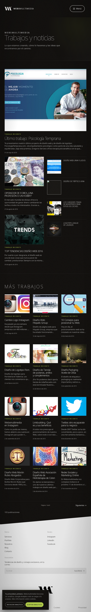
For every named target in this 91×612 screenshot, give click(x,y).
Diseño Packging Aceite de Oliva (69, 371)
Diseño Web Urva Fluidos (74, 160)
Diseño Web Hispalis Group (40, 321)
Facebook (51, 544)
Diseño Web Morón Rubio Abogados (14, 474)
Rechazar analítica (15, 604)
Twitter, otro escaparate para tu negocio (73, 424)
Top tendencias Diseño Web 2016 (24, 251)
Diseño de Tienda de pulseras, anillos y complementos (42, 372)
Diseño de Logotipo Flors (17, 369)
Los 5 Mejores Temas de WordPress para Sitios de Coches (72, 204)
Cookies (57, 607)
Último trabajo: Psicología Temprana (33, 138)
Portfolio (8, 540)
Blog (6, 547)
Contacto (8, 551)
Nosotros (8, 544)
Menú (78, 8)
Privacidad (82, 607)
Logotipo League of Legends (70, 224)
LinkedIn (50, 540)
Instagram (51, 536)
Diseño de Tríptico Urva (73, 181)
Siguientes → (81, 505)
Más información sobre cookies (24, 599)
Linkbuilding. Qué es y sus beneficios (42, 424)
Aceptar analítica (34, 604)
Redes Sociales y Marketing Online (70, 474)
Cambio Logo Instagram (17, 319)
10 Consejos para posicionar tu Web (70, 321)
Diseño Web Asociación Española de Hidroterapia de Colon (44, 475)
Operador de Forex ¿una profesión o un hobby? (19, 194)
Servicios (8, 536)
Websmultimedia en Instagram (13, 424)
